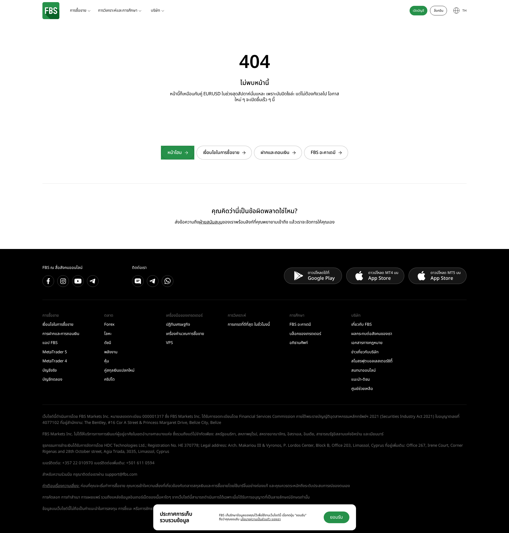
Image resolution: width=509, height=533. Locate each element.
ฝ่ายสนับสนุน (210, 222)
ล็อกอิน (438, 10)
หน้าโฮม (175, 152)
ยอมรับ (336, 517)
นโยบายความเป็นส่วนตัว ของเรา (260, 519)
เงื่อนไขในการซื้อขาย (221, 152)
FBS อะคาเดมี (323, 152)
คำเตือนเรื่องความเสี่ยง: (61, 486)
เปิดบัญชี (418, 10)
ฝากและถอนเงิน (275, 152)
